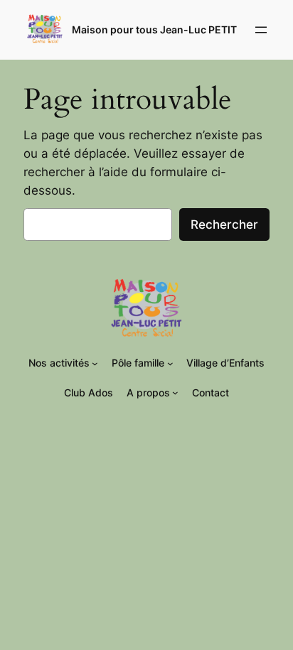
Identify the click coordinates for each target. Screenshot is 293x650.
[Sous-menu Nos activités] (95, 363)
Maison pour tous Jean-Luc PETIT (154, 29)
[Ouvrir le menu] (261, 29)
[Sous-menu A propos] (175, 392)
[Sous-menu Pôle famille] (170, 363)
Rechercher (224, 224)
